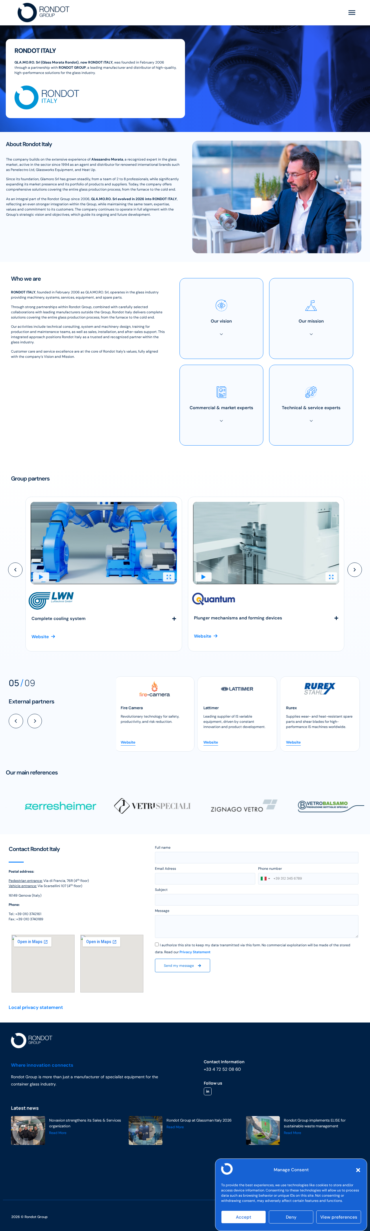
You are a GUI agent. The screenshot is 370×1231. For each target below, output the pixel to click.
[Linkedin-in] (208, 1091)
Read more (57, 1133)
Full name (163, 848)
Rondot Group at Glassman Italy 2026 (199, 1120)
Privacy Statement (195, 952)
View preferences (338, 1217)
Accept (243, 1217)
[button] (358, 1170)
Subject (161, 890)
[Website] (156, 689)
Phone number (270, 869)
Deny (291, 1217)
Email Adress (165, 869)
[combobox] (265, 878)
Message (162, 911)
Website (129, 742)
